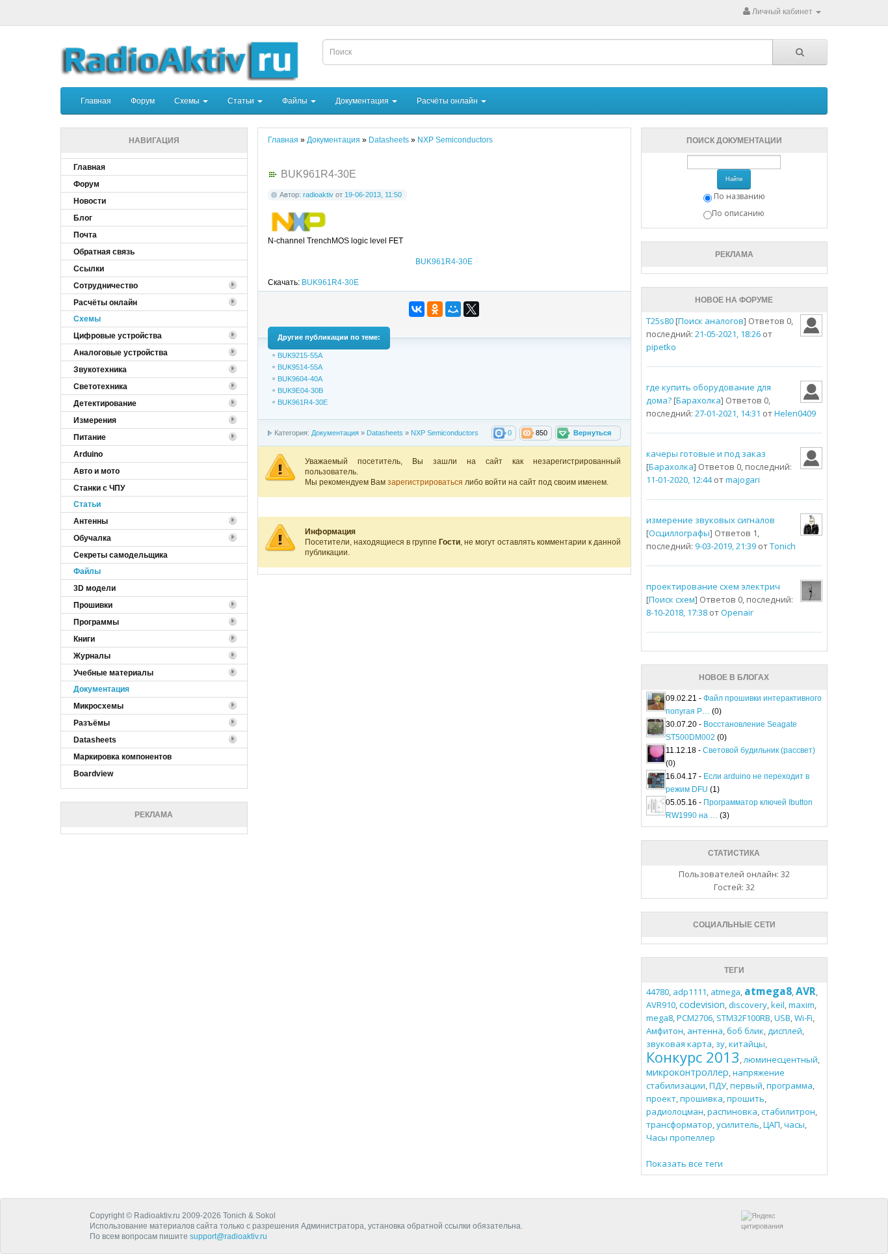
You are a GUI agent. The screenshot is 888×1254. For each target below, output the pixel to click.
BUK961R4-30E (444, 261)
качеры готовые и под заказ (706, 453)
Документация (363, 100)
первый (746, 1085)
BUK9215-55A (300, 355)
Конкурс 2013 (693, 1057)
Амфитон (664, 1031)
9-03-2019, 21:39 (725, 546)
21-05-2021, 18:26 (728, 334)
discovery (748, 1005)
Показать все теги (684, 1163)
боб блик (745, 1031)
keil (778, 1005)
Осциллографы (679, 533)
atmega (725, 992)
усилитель (737, 1124)
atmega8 (768, 991)
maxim (802, 1005)
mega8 (659, 1018)
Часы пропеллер (680, 1137)
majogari (742, 479)
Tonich (783, 546)
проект (661, 1098)
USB (782, 1018)
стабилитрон (788, 1111)
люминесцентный (781, 1059)
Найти (733, 179)
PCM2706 (694, 1018)
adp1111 (690, 992)
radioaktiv (318, 194)
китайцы (747, 1044)
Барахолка (698, 400)
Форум (143, 100)
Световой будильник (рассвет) (759, 750)
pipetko (661, 347)
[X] (471, 309)
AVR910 (660, 1005)
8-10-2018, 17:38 (676, 612)
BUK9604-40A (300, 379)
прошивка (701, 1098)
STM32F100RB (743, 1018)
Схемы (188, 100)
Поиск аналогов (711, 321)
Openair (737, 612)
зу (720, 1044)
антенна (705, 1031)
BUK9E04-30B (300, 390)
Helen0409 (795, 413)
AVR (806, 991)
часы (794, 1124)
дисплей (785, 1031)
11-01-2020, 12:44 (679, 479)
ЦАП (771, 1124)
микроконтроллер (687, 1072)
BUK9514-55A (300, 367)
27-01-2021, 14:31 (728, 413)
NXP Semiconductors (444, 433)
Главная (96, 100)
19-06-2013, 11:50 (373, 194)
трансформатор (679, 1124)
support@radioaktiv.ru (228, 1236)
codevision (702, 1004)
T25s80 (659, 321)
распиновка (732, 1111)
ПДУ (717, 1085)
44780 (657, 992)
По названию (739, 196)
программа (789, 1085)
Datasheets (385, 433)
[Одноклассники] (435, 309)
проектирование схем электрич (713, 586)
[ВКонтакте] (416, 309)
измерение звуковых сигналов (710, 520)
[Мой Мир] (453, 309)
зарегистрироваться (426, 482)
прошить (745, 1098)
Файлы (295, 100)
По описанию (738, 213)
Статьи (242, 100)
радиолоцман (674, 1111)
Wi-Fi (803, 1018)
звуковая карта (679, 1044)
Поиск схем (672, 599)
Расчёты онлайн (448, 100)
